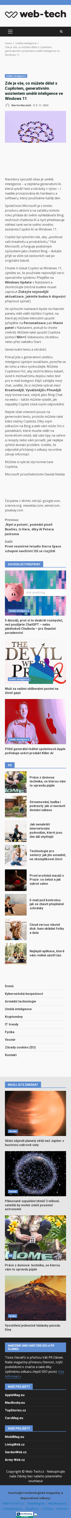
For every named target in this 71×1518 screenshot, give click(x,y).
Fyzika (9, 1032)
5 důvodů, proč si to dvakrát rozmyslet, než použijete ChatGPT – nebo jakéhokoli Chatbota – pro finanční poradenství (35, 593)
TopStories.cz (15, 1410)
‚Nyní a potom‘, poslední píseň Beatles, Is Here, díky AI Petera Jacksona (29, 527)
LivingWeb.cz (15, 1444)
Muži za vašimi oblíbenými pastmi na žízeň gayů (35, 661)
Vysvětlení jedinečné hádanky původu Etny (35, 1298)
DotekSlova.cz (13, 1509)
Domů (9, 986)
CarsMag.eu (14, 1418)
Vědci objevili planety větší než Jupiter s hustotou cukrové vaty (35, 1113)
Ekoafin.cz (33, 1509)
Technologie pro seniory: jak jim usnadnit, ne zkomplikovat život (16, 855)
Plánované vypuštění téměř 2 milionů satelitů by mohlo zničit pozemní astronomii (35, 1173)
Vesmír (10, 1040)
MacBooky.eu (15, 1403)
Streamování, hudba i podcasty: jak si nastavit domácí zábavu (16, 806)
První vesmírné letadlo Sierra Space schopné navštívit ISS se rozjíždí (33, 546)
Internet (62, 1509)
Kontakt (11, 1055)
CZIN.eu (48, 1509)
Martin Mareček (21, 105)
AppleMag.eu (14, 1395)
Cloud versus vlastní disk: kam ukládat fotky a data (16, 929)
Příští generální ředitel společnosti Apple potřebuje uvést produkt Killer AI (35, 721)
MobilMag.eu (14, 1437)
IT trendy (11, 1024)
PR (10, 1255)
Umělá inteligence (16, 76)
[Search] (61, 31)
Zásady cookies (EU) (20, 1047)
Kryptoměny (14, 1017)
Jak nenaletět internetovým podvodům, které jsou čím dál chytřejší (16, 831)
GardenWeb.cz (16, 1452)
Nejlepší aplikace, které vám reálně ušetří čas (16, 954)
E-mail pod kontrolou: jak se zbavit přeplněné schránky (16, 905)
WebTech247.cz (13, 1503)
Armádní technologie (20, 1001)
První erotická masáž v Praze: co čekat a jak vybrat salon (16, 880)
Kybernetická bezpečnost (24, 994)
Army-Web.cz (15, 1460)
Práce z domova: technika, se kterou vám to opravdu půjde (16, 782)
